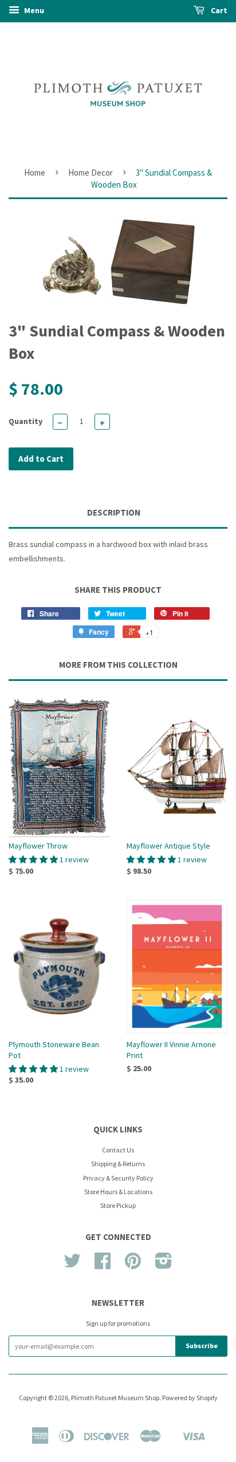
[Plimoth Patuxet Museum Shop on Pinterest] (132, 1265)
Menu (33, 10)
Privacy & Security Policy (118, 1178)
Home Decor (90, 172)
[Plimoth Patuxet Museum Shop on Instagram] (163, 1265)
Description (113, 512)
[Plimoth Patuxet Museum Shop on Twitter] (72, 1265)
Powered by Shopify (190, 1397)
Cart (218, 10)
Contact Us (118, 1150)
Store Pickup (118, 1205)
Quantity (25, 421)
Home (34, 172)
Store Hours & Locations (118, 1191)
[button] (34, 859)
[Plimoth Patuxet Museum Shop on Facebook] (102, 1265)
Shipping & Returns (118, 1163)
